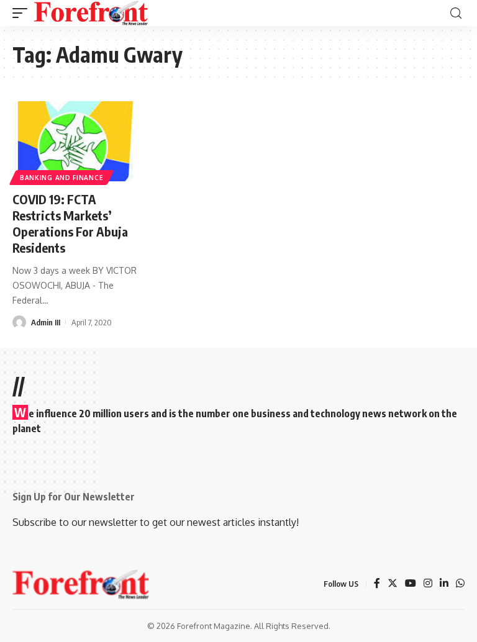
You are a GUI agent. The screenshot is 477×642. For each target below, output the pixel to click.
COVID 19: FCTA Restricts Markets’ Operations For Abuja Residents (70, 223)
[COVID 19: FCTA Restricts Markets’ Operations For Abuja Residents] (79, 141)
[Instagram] (428, 584)
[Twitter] (393, 584)
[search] (456, 13)
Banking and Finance (61, 177)
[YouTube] (410, 584)
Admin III (45, 322)
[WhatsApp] (460, 584)
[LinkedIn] (444, 584)
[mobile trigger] (23, 13)
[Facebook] (377, 584)
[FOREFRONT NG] (91, 13)
